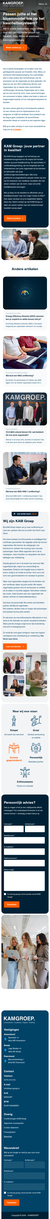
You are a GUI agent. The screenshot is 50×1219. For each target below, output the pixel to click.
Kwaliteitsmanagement (13, 489)
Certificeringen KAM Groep (15, 1119)
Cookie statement (11, 1128)
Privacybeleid (9, 1132)
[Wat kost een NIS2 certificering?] (25, 352)
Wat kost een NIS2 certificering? (20, 375)
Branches (8, 1136)
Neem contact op (13, 47)
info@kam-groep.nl (12, 1088)
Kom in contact (13, 218)
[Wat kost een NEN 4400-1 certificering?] (25, 468)
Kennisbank (9, 373)
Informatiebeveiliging (20, 373)
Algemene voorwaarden (14, 1123)
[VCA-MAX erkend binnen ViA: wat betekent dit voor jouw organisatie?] (25, 409)
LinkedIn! (17, 129)
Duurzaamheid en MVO (13, 313)
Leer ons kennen (13, 646)
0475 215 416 (9, 1080)
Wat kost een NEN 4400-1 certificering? (23, 491)
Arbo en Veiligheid (11, 429)
